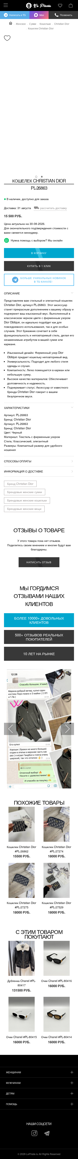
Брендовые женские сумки (24, 492)
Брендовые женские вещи (24, 509)
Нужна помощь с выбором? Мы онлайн (36, 240)
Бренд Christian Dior (20, 484)
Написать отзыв (38, 562)
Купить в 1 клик (39, 266)
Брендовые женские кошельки (27, 500)
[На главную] (39, 6)
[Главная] (10, 23)
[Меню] (5, 5)
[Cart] (70, 5)
